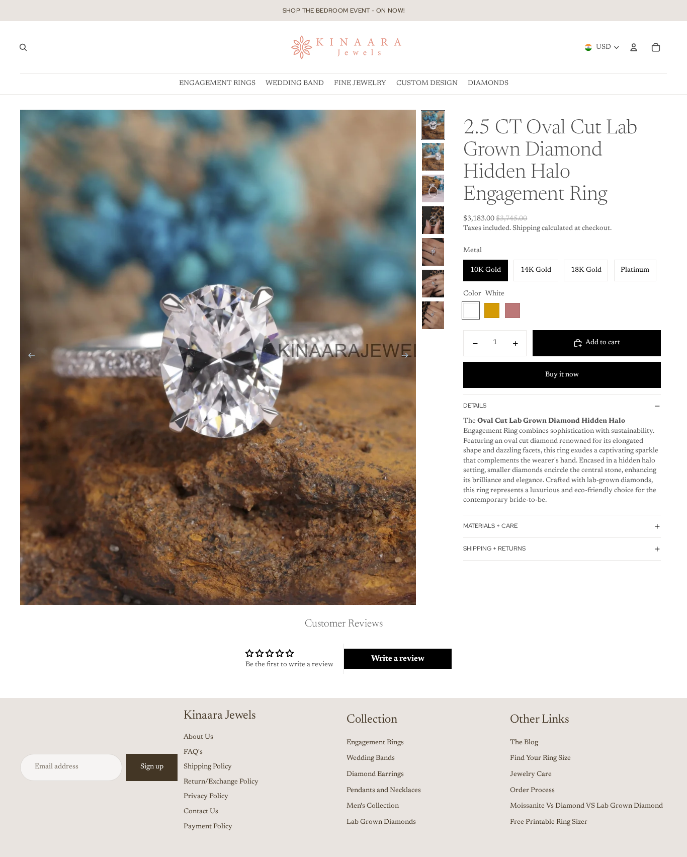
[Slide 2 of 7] (433, 157)
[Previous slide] (28, 357)
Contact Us (201, 811)
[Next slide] (408, 357)
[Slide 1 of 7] (433, 125)
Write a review (397, 659)
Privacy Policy (206, 796)
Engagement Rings (375, 742)
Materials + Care (490, 526)
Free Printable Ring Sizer (548, 822)
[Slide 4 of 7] (433, 220)
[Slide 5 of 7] (433, 252)
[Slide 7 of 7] (433, 315)
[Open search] (23, 47)
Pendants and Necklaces (384, 790)
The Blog (524, 742)
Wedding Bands (371, 758)
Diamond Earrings (375, 774)
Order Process (532, 790)
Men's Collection (373, 806)
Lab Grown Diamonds (381, 822)
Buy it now (562, 374)
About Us (198, 737)
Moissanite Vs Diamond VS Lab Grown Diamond (586, 806)
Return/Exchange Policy (221, 782)
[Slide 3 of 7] (433, 188)
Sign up (151, 766)
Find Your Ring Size (540, 758)
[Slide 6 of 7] (433, 283)
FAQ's (193, 752)
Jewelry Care (531, 774)
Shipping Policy (208, 766)
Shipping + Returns (494, 548)
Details (474, 406)
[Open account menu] (634, 47)
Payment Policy (208, 826)
